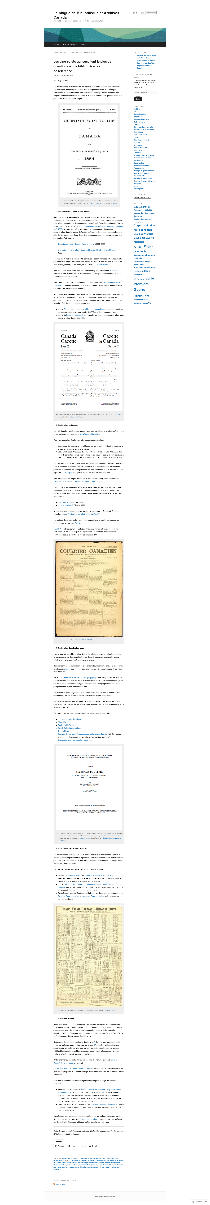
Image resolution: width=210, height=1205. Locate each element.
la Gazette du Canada (76, 417)
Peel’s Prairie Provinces (67, 725)
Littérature (137, 152)
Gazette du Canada (104, 1162)
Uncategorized (139, 188)
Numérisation (139, 163)
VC (149, 302)
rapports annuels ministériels (72, 1167)
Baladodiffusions (140, 114)
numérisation (138, 274)
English (83, 44)
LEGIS (57, 528)
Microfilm (120, 1165)
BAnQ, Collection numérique (69, 728)
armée (144, 206)
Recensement (138, 303)
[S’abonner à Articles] (54, 1184)
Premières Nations (141, 299)
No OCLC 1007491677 (97, 203)
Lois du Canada (103, 1165)
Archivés (137, 109)
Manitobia (62, 722)
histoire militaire (72, 1165)
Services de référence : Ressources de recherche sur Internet (82, 734)
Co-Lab (136, 124)
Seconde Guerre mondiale (93, 896)
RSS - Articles (60, 1184)
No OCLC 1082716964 (115, 414)
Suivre (138, 99)
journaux (94, 1165)
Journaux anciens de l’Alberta (69, 719)
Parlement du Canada (74, 315)
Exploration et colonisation (144, 129)
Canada (151, 213)
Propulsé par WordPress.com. (105, 1196)
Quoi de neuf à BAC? (141, 173)
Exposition (138, 247)
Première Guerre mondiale (68, 896)
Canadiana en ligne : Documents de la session (76, 244)
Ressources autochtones (143, 178)
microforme (57, 1167)
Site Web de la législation (89, 434)
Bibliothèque (66, 1158)
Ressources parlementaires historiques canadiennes (84, 309)
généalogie (140, 251)
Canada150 (138, 216)
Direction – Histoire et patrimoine (98, 875)
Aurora (112, 270)
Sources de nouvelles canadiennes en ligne (75, 740)
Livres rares (137, 271)
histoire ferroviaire (59, 1165)
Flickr (136, 137)
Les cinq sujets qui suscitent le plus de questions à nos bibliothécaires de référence (82, 66)
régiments (86, 1167)
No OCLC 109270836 (85, 640)
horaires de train (84, 1165)
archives (137, 207)
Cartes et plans (139, 122)
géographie (138, 145)
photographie (144, 278)
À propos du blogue (70, 44)
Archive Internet (103, 264)
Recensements (139, 176)
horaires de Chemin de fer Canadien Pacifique (75, 1068)
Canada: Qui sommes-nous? (143, 219)
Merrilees (112, 1165)
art (135, 111)
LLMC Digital (67, 472)
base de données (141, 213)
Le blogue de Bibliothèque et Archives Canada (86, 15)
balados (148, 210)
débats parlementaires (69, 1162)
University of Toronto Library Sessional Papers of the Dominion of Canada (87, 250)
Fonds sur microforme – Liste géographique (80, 677)
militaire (146, 270)
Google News (63, 731)
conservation (138, 222)
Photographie (139, 168)
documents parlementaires (87, 1162)
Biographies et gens (141, 119)
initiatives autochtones (144, 267)
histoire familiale (139, 262)
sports (136, 186)
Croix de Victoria (143, 234)
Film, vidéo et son (140, 134)
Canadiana (114, 203)
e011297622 (111, 1010)
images (148, 261)
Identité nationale (96, 1158)
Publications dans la (84, 514)
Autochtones (139, 210)
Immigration (138, 150)
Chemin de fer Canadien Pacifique (82, 1160)
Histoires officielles (72, 875)
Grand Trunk (115, 1162)
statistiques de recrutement (100, 1167)
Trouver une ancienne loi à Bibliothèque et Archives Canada (78, 481)
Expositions (138, 132)
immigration (139, 264)
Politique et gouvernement (144, 170)
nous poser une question (87, 1119)
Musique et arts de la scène (144, 155)
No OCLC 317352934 (84, 838)
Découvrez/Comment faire (80, 1158)
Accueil (56, 44)
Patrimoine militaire (141, 165)
